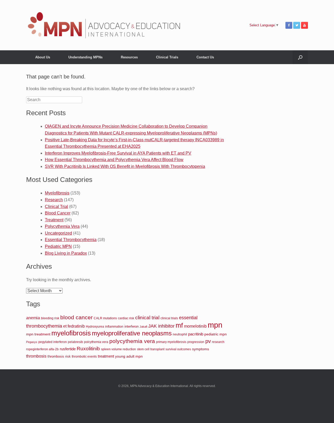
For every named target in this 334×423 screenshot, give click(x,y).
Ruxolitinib (88, 348)
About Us (42, 57)
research (218, 342)
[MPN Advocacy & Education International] (104, 25)
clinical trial (147, 317)
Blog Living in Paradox (66, 253)
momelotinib (195, 326)
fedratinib (76, 326)
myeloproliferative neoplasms (132, 333)
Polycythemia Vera (62, 226)
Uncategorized (58, 233)
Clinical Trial (56, 206)
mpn (215, 325)
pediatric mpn (215, 334)
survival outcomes (178, 349)
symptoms (200, 349)
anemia (33, 318)
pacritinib (195, 334)
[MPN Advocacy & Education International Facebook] (288, 25)
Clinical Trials (167, 57)
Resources (129, 57)
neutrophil (180, 334)
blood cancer (76, 317)
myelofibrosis (71, 333)
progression (195, 342)
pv (208, 341)
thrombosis (36, 356)
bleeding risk (50, 318)
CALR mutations (105, 318)
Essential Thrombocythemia (71, 239)
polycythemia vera (132, 341)
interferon (131, 326)
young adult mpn (129, 356)
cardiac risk (126, 318)
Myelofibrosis (57, 193)
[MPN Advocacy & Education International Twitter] (296, 25)
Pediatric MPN (58, 246)
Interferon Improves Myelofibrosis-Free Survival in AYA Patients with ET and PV (118, 153)
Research (54, 200)
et (65, 326)
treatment (106, 356)
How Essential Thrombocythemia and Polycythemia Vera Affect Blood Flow (114, 159)
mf (179, 325)
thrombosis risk (59, 356)
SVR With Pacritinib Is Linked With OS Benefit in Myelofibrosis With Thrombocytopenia (125, 166)
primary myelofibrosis (171, 342)
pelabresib (75, 342)
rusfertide (68, 349)
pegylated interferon (52, 342)
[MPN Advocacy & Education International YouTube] (304, 25)
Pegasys (31, 342)
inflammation (114, 326)
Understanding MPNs (85, 57)
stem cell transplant (150, 349)
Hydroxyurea (95, 326)
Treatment (54, 220)
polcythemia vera (96, 342)
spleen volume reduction (118, 349)
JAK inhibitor (161, 326)
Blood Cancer (57, 213)
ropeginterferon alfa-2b (42, 349)
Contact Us (205, 57)
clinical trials (169, 318)
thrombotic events (84, 356)
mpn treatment (38, 334)
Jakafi (143, 326)
